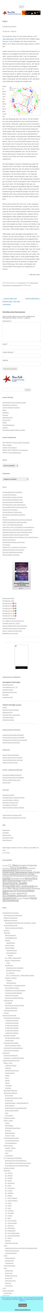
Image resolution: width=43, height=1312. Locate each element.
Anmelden (6, 833)
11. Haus (13, 865)
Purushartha (9, 1155)
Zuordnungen (9, 1040)
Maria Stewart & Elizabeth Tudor (12, 500)
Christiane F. (13, 447)
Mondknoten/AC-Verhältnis (14, 968)
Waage (5, 422)
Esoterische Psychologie (11, 1050)
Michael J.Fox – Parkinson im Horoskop (15, 547)
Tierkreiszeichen (11, 983)
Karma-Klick (31, 878)
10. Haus (5, 865)
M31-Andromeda (25, 886)
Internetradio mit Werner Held (12, 815)
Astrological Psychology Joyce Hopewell (15, 740)
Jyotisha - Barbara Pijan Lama (11, 780)
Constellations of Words (10, 805)
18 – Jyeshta (8, 1216)
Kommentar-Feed (8, 838)
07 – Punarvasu (10, 1188)
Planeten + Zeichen (11, 978)
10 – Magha (8, 1195)
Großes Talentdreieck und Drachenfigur (15, 522)
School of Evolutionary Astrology (13, 760)
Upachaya (8, 1088)
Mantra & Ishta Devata (12, 1251)
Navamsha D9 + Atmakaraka (11, 715)
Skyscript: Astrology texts (10, 802)
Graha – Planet (8, 1120)
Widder (9, 445)
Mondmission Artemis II (10, 405)
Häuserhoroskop (8, 690)
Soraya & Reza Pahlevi (12, 1110)
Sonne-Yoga (8, 1286)
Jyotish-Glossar (8, 1145)
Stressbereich (9, 897)
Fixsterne (6, 874)
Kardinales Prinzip (17, 878)
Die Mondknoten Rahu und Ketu (13, 497)
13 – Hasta (8, 1203)
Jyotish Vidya (6, 782)
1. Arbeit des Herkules (11, 1020)
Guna (6, 1153)
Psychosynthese (25, 890)
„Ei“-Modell (8, 1003)
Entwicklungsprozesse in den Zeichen (14, 628)
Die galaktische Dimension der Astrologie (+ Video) (20, 923)
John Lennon (6, 420)
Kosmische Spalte (15, 883)
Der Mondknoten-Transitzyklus (12, 512)
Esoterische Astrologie (9, 1015)
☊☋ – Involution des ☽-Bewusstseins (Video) (20, 975)
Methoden (7, 933)
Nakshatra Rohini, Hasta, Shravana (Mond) (16, 535)
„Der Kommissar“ (8, 39)
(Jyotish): (19, 705)
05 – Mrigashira (9, 1183)
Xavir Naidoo (9, 1115)
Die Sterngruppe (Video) (12, 1038)
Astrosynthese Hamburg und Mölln (13, 737)
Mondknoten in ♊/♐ (9, 611)
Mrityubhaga (9, 1125)
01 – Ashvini (8, 1173)
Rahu (5, 892)
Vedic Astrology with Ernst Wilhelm (13, 777)
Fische (4, 410)
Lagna (7, 1078)
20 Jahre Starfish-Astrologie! (11, 407)
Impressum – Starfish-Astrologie (14, 1058)
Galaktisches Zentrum (18, 874)
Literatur (6, 930)
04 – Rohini (8, 1180)
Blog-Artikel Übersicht (10, 1090)
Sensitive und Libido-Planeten (14, 998)
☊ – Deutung (10, 973)
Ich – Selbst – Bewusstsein (13, 958)
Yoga (5, 1268)
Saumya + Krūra (10, 1135)
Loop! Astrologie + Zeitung (11, 800)
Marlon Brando (9, 1105)
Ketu (5, 880)
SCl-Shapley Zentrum (15, 895)
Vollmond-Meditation (9, 618)
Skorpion (5, 415)
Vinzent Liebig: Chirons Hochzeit (12, 757)
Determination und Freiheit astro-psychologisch (17, 530)
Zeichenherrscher (8, 685)
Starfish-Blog (8, 1293)
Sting (6, 1113)
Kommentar (7, 321)
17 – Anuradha (9, 1213)
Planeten (9, 980)
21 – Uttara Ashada (11, 1223)
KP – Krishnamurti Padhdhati (13, 1158)
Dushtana (8, 1068)
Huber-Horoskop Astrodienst (14, 928)
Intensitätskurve (11, 953)
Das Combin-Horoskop (12, 988)
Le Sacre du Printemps (9, 495)
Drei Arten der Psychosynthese (14, 1005)
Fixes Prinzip (34, 872)
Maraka (7, 1080)
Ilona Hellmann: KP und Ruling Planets (17, 1165)
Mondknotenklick (25, 888)
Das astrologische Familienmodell (13, 502)
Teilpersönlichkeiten (11, 1008)
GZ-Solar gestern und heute (11, 555)
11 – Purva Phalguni (11, 1198)
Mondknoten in (7, 608)
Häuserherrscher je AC (12, 1070)
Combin (22, 867)
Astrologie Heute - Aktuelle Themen (13, 797)
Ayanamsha (8, 1150)
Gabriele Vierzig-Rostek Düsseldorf (13, 735)
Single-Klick (31, 895)
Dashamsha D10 (8, 712)
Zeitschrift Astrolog (8, 795)
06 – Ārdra (8, 1185)
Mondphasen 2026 (8, 601)
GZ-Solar (31, 874)
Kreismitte (9, 886)
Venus (33, 897)
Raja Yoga (8, 1283)
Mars (10, 888)
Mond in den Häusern (12, 995)
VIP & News (6, 1296)
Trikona (7, 1083)
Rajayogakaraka (10, 1133)
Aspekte (7, 940)
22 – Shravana (9, 1226)
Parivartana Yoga (10, 1281)
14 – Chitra (8, 1205)
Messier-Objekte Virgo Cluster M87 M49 (15, 626)
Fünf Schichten (9, 945)
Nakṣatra (8, 1241)
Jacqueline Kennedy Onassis (13, 1098)
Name (5, 344)
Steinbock (6, 412)
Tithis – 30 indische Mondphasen (13, 525)
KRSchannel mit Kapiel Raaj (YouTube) (14, 818)
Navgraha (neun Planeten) (11, 710)
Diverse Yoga (9, 1271)
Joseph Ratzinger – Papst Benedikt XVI (16, 1103)
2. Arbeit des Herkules (11, 1023)
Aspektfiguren (10, 943)
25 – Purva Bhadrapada (12, 1233)
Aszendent (22, 865)
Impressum (6, 1053)
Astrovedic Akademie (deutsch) (12, 775)
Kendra (7, 1075)
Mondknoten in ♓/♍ (9, 603)
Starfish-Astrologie (8, 1291)
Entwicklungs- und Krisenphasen (15, 990)
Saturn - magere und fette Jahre (12, 631)
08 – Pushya (8, 1190)
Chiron (5, 517)
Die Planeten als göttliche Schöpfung (14, 515)
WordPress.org (7, 840)
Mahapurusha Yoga (11, 1276)
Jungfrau (5, 427)
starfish (5, 447)
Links (4, 1288)
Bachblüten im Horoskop (10, 633)
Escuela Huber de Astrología (11, 742)
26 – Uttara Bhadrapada (12, 1236)
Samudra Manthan (11, 1253)
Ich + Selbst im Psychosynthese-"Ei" (13, 621)
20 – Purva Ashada (10, 1221)
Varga (5, 1256)
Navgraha (8, 1130)
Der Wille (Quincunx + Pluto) (11, 623)
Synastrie (20, 898)
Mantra (5, 888)
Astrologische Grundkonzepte (13, 915)
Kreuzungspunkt (8, 697)
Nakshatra (7, 1170)
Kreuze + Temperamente (12, 960)
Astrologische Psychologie (11, 913)
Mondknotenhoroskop (10, 692)
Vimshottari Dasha (8, 720)
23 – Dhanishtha (10, 1228)
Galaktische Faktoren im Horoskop (13, 550)
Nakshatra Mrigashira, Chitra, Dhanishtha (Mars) (17, 532)
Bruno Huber (9, 1095)
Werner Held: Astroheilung (11, 755)
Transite (26, 898)
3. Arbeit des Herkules (11, 1025)
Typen (8, 963)
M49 (36, 886)
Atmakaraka (32, 865)
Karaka (5, 707)
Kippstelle (6, 695)
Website (5, 360)
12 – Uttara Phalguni (11, 1200)
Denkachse (22, 870)
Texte (5, 1246)
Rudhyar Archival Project (10, 762)
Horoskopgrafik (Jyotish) (11, 1138)
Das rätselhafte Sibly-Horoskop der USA (15, 507)
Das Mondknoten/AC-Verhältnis (12, 492)
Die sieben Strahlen (10, 1035)
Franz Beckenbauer (8, 425)
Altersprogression (10, 935)
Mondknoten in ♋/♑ (9, 613)
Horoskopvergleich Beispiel (13, 993)
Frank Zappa (6, 545)
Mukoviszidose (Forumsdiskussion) (16, 1108)
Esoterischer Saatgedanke (15, 872)
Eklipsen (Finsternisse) (10, 918)
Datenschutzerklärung (11, 1055)
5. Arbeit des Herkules (11, 1030)
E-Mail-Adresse (8, 352)
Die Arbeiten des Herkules (12, 1018)
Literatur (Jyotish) (9, 1168)
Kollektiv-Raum (27, 880)
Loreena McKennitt (32, 298)
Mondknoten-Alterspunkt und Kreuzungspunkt (17, 520)
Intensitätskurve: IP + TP (10, 687)
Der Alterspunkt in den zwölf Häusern (14, 505)
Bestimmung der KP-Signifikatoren (15, 1160)
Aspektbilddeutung (11, 938)
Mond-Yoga (8, 1278)
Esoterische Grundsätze (11, 1043)
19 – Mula (8, 1218)
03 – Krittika (8, 1178)
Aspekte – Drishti (10, 1148)
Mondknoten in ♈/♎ (9, 606)
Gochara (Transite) (9, 1118)
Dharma (29, 870)
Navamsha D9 (9, 890)
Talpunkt (10, 955)
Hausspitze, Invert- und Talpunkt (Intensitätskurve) (18, 527)
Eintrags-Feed (7, 835)
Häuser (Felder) (10, 948)
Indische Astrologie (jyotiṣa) (11, 1060)
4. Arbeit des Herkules (11, 1028)
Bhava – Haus (8, 1063)
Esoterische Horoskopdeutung (13, 1048)
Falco (37, 39)
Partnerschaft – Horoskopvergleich (14, 985)
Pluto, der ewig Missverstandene (13, 552)
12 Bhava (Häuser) (10, 1065)
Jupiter (7, 878)
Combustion (32, 868)
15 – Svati (8, 1208)
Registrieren (6, 830)
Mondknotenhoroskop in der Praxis (14, 542)
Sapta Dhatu (12, 893)
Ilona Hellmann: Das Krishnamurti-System (18, 1163)
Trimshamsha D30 (8, 717)
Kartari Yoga (9, 1273)
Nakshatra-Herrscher (11, 1243)
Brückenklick (6, 868)
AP (7, 119)
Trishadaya (8, 1085)
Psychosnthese (8, 1000)
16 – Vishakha (9, 1211)
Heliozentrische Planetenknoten (14, 876)
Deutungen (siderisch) (10, 1093)
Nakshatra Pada (7, 417)
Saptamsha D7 (22, 893)
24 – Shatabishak (10, 1231)
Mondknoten (9, 965)
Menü (21, 6)
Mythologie (36, 888)
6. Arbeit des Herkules (11, 1033)
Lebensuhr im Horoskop (10, 510)
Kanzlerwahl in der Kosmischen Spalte (14, 402)
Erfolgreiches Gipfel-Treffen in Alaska (14, 430)
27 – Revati (8, 1238)
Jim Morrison (9, 1100)
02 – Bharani (9, 1175)
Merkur (16, 888)
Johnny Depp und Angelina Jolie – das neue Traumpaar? (11, 301)
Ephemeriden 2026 (8, 598)
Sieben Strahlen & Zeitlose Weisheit (13, 807)
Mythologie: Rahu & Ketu (12, 1128)
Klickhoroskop (14, 880)
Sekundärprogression (10, 1010)
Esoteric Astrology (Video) (13, 1045)
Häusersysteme (10, 1073)
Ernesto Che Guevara (9, 540)
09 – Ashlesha (9, 1193)
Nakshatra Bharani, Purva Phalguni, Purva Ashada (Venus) (20, 537)
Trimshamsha (9, 1263)
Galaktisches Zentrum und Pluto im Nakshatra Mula (21, 1248)
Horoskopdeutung (16, 285)
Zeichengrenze (11, 900)
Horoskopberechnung (11, 925)
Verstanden (22, 1305)
